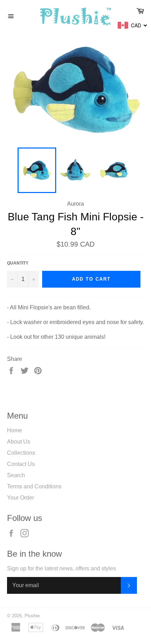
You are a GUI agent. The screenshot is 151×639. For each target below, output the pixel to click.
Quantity (17, 263)
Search (16, 475)
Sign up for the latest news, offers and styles (61, 568)
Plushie (32, 615)
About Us (18, 442)
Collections (21, 453)
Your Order (20, 498)
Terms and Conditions (34, 486)
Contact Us (21, 464)
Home (14, 430)
